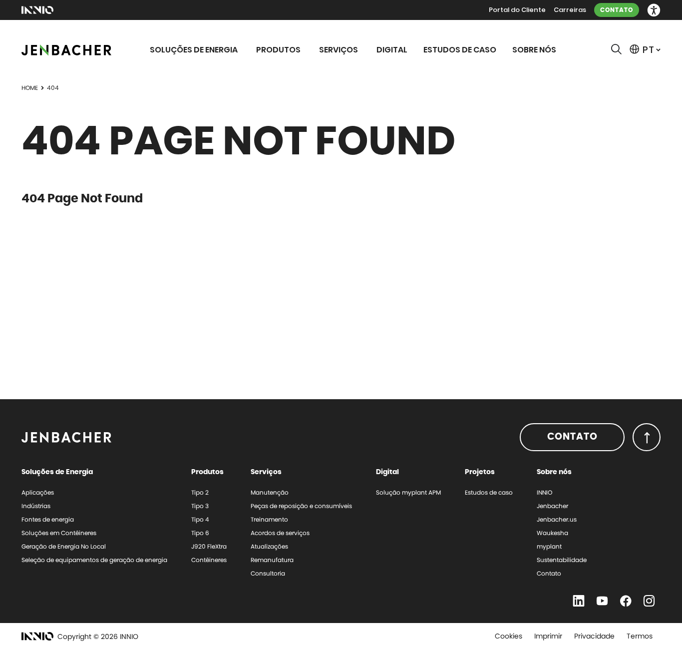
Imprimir (548, 636)
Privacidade (594, 636)
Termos (640, 636)
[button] (654, 10)
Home (29, 87)
